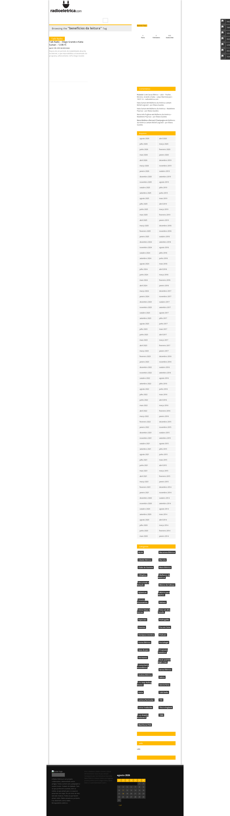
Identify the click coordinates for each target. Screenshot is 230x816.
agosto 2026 (144, 138)
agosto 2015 (164, 443)
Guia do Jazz (143, 650)
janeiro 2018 (164, 285)
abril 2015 (163, 465)
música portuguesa (106, 778)
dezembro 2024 (146, 242)
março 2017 (163, 340)
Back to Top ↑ (142, 25)
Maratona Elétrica (167, 552)
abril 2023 (143, 345)
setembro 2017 (165, 307)
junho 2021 (144, 465)
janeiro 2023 (144, 362)
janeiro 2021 (144, 492)
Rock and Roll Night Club (164, 661)
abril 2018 (163, 269)
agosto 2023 (144, 324)
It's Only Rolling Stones (144, 683)
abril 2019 (163, 204)
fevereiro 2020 (164, 149)
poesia (86, 780)
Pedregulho (164, 620)
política (92, 780)
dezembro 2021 (146, 433)
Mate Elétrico (165, 567)
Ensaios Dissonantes (142, 601)
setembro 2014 (165, 503)
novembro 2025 (146, 182)
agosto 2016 (164, 378)
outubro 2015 (164, 433)
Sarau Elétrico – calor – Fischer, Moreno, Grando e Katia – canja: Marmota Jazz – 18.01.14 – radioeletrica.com (155, 97)
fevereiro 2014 (164, 531)
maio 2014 (163, 514)
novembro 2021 (146, 438)
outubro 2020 (145, 509)
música (96, 778)
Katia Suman (141, 103)
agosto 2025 (144, 198)
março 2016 (163, 405)
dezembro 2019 (165, 160)
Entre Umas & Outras (143, 611)
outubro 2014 (164, 498)
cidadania (91, 771)
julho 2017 (163, 318)
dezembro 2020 (146, 498)
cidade (97, 771)
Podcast (162, 635)
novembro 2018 (165, 231)
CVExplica (142, 575)
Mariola (162, 560)
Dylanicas (142, 592)
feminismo (90, 774)
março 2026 (144, 166)
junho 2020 (144, 531)
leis (97, 776)
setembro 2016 (165, 373)
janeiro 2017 (164, 351)
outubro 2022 (145, 378)
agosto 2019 (164, 182)
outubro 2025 (145, 187)
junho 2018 (163, 258)
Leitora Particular (146, 700)
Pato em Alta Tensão (164, 611)
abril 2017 (163, 334)
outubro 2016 (164, 367)
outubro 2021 (145, 443)
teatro (104, 783)
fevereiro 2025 (145, 231)
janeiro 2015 (164, 482)
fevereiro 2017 (164, 345)
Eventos (141, 627)
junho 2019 (163, 193)
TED (161, 700)
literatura (101, 776)
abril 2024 (143, 285)
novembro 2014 (165, 492)
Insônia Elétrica (145, 675)
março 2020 (163, 144)
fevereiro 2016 (164, 411)
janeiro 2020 (164, 155)
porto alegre (99, 780)
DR (85, 774)
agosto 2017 (164, 313)
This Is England (165, 707)
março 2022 (144, 416)
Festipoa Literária (146, 635)
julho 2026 (143, 144)
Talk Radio (57, 38)
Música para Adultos (164, 593)
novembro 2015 (165, 427)
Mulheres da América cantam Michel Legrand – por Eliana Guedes (154, 104)
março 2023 (144, 351)
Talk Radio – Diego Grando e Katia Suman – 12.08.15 (66, 43)
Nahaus (162, 602)
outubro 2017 (164, 302)
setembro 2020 (145, 514)
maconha (108, 776)
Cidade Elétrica (144, 560)
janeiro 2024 (144, 296)
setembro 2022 (145, 383)
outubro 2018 (164, 236)
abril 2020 (163, 138)
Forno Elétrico (144, 642)
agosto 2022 (144, 389)
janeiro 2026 (144, 171)
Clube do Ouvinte (145, 567)
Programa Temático (163, 651)
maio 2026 (144, 155)
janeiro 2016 (164, 416)
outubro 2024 (145, 253)
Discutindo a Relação (143, 584)
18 (123, 793)
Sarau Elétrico (165, 670)
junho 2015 (163, 454)
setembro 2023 (145, 318)
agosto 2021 (144, 454)
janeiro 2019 (164, 220)
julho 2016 (163, 383)
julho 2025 (143, 204)
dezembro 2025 (146, 177)
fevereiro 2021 (145, 487)
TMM (161, 715)
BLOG (140, 552)
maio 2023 (144, 340)
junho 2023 (144, 334)
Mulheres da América (164, 576)
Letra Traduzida (145, 707)
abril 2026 (143, 160)
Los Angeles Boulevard (143, 716)
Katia (140, 692)
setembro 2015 (165, 438)
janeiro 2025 (144, 236)
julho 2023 (143, 329)
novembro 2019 (165, 166)
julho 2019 (163, 187)
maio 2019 (163, 198)
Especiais (142, 620)
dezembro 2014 (165, 487)
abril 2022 (143, 411)
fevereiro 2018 (164, 280)
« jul (120, 805)
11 (123, 790)
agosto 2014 (164, 509)
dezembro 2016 (165, 356)
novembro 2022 (146, 373)
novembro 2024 (146, 247)
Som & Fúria (164, 685)
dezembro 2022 (146, 367)
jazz (94, 776)
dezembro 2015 (165, 422)
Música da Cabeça (166, 585)
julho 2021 (143, 460)
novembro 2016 (165, 362)
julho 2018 (163, 253)
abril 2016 (163, 400)
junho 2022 (144, 400)
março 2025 (144, 226)
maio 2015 (163, 460)
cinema (103, 771)
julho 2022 (143, 394)
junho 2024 (144, 275)
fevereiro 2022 (145, 422)
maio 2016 (163, 394)
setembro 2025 (145, 193)
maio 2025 (144, 215)
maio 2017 (163, 329)
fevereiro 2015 (164, 476)
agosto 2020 (144, 520)
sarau (106, 780)
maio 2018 (163, 264)
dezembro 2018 (165, 226)
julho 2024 (143, 269)
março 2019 (163, 209)
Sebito (162, 677)
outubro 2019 (164, 171)
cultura (108, 771)
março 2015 (163, 471)
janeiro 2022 (144, 427)
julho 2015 (163, 449)
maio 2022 (144, 405)
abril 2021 (143, 476)
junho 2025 (144, 209)
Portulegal (163, 642)
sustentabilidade (96, 783)
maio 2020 (144, 536)
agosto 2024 (144, 264)
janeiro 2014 (164, 536)
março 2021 (144, 482)
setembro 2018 (165, 242)
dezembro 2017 (165, 291)
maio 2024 (144, 280)
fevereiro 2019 (164, 215)
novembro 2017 (165, 296)
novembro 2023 (146, 307)
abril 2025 (143, 220)
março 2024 (144, 291)
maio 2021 (144, 471)
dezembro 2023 (146, 302)
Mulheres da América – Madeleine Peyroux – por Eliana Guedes (156, 109)
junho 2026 (144, 149)
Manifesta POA (144, 725)
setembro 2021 (145, 449)
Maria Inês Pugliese (144, 114)
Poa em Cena (164, 627)
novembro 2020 (146, 503)
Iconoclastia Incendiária (143, 666)
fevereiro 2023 (145, 356)
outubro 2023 (145, 313)
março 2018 (163, 275)
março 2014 (163, 525)
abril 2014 (163, 520)
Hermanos (142, 657)
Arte (85, 771)
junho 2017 (163, 324)
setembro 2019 (165, 177)
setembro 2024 (145, 258)
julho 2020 (143, 525)
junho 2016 (163, 389)
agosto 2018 (164, 247)
